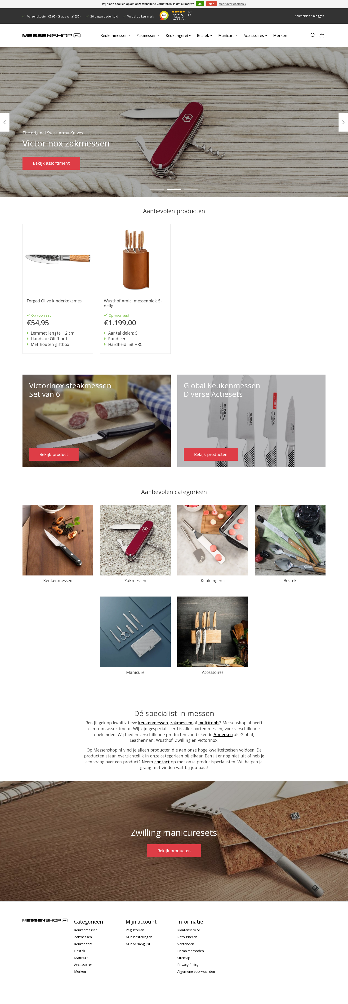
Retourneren (187, 936)
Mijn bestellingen (139, 936)
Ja (200, 4)
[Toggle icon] (312, 35)
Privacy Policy (187, 964)
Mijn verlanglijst (138, 944)
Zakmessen (135, 580)
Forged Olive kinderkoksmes (54, 300)
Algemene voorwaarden (196, 971)
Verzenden (185, 944)
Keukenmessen (57, 580)
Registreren (135, 930)
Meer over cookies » (232, 4)
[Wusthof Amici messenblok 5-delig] (135, 259)
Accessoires (212, 672)
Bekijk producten (174, 851)
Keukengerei (213, 580)
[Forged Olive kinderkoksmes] (57, 259)
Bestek (290, 580)
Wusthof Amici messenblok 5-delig (133, 303)
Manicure (135, 672)
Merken (280, 35)
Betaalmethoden (190, 950)
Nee (211, 4)
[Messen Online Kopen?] (51, 35)
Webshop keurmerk (140, 16)
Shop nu (41, 163)
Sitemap (183, 957)
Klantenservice (188, 930)
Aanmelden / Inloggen (309, 16)
